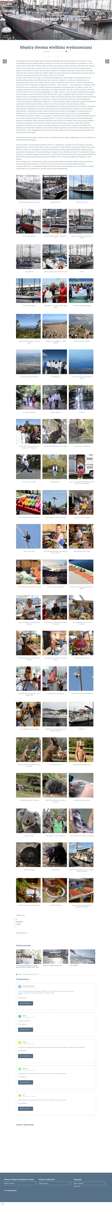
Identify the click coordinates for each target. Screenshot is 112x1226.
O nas (54, 4)
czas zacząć (74, 965)
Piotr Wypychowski (28, 986)
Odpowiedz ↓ (25, 1003)
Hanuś (48, 51)
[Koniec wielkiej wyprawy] (55, 956)
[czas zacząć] (82, 956)
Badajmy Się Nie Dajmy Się (94, 4)
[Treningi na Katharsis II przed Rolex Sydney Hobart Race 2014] (28, 956)
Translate (86, 1186)
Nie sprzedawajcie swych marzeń (56, 18)
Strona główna (45, 4)
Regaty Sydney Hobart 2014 (33, 974)
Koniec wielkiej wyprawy (52, 965)
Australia (23, 974)
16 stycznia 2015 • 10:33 (28, 1070)
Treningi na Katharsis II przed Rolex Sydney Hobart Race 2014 (27, 966)
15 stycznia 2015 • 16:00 (28, 1096)
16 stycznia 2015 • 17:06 (28, 1044)
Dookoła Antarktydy (78, 4)
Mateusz (25, 1068)
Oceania (26, 974)
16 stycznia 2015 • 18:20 (28, 1017)
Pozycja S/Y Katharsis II (64, 4)
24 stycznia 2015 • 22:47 (28, 987)
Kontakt (105, 4)
